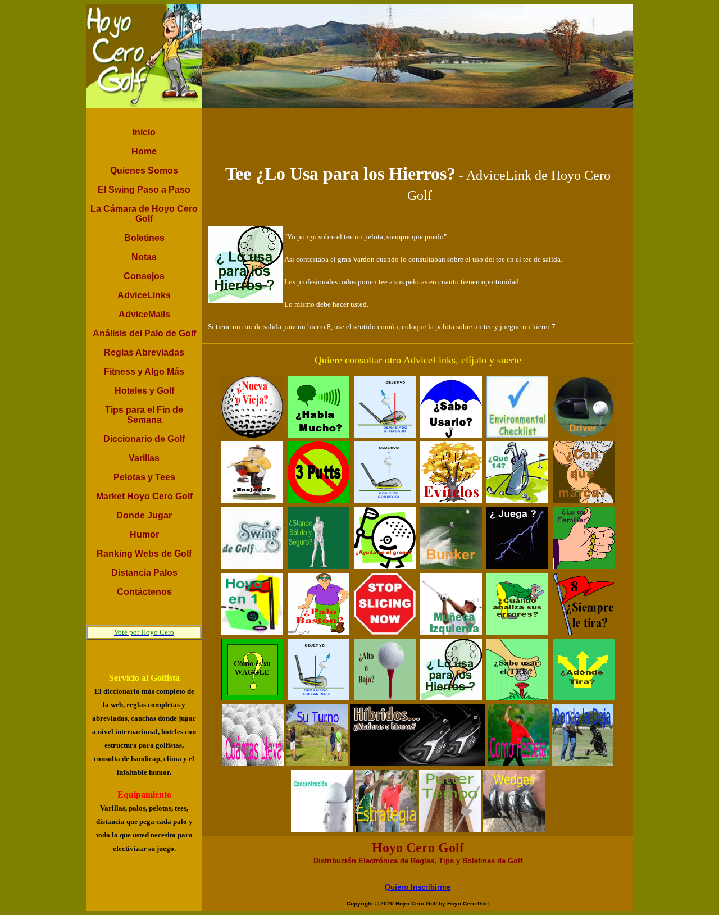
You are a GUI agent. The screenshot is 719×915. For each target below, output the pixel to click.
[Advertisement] (417, 133)
